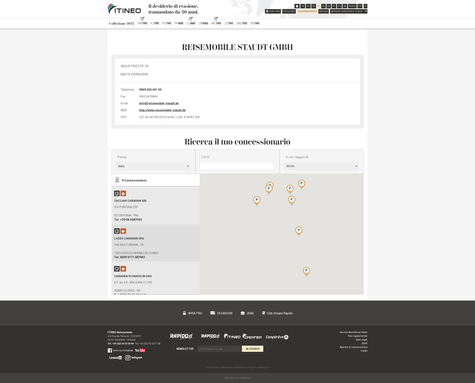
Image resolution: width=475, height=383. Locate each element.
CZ (339, 6)
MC (216, 23)
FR (302, 6)
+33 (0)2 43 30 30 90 (123, 343)
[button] (299, 231)
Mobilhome (240, 367)
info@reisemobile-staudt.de (159, 103)
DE (313, 6)
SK (344, 6)
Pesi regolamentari (357, 336)
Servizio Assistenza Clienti (353, 332)
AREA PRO (274, 11)
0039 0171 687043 (132, 257)
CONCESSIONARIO (307, 11)
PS (166, 23)
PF (179, 23)
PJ (155, 23)
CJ (191, 23)
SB (254, 23)
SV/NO (352, 6)
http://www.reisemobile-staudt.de (162, 110)
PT (334, 6)
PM (142, 23)
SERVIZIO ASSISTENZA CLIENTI (347, 11)
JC (228, 23)
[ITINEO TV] (139, 349)
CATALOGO (289, 11)
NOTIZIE (323, 11)
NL (323, 6)
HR (359, 6)
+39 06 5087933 (131, 219)
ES (328, 6)
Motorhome (227, 367)
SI (365, 6)
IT (319, 6)
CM (203, 23)
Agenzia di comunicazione (353, 347)
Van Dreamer (212, 367)
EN (308, 6)
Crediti (364, 351)
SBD (241, 23)
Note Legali (361, 339)
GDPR (364, 343)
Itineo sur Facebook (123, 350)
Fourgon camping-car (258, 367)
